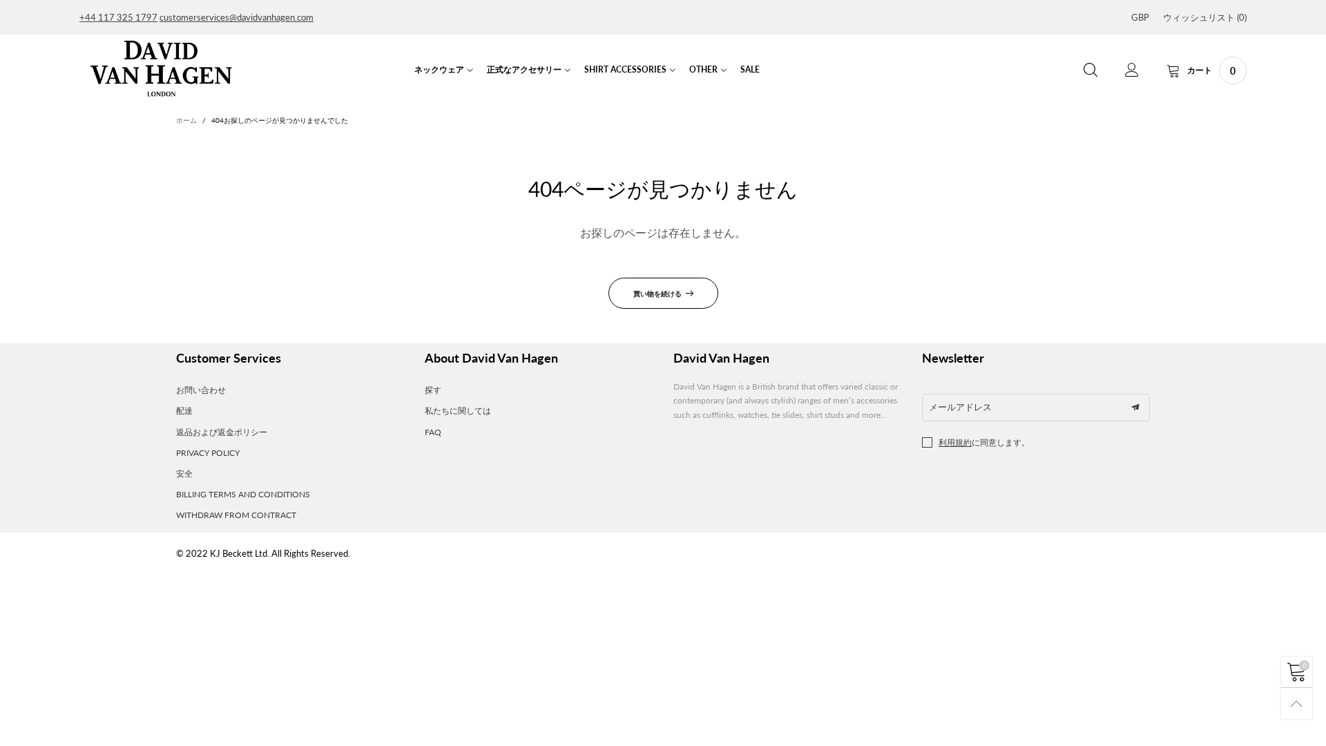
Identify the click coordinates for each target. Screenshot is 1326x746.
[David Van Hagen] (161, 68)
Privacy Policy (208, 453)
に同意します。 (984, 442)
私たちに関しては (458, 410)
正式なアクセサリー (524, 69)
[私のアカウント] (1132, 70)
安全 (184, 473)
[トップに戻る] (1296, 703)
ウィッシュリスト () (1205, 17)
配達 (184, 410)
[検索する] (1090, 70)
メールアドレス (960, 406)
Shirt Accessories (625, 69)
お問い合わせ (201, 390)
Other (703, 69)
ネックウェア (439, 69)
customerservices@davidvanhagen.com (237, 17)
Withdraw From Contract (236, 515)
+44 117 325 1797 (118, 17)
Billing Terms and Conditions (243, 494)
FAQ (433, 432)
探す (433, 390)
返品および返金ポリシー (221, 432)
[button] (1135, 407)
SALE (750, 69)
